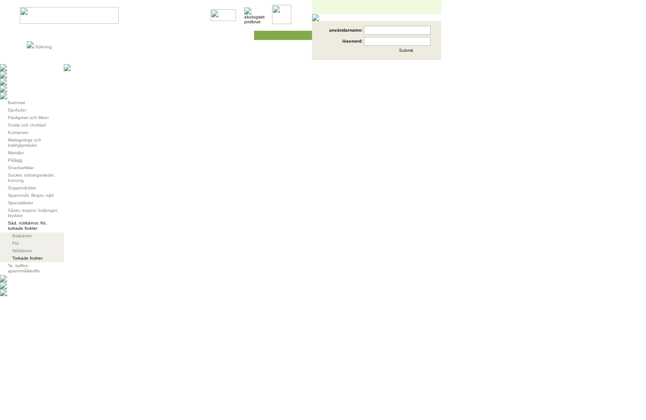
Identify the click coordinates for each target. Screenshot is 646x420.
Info (124, 35)
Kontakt (235, 35)
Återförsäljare (176, 35)
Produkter (41, 35)
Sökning (43, 46)
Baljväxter (22, 235)
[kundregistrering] (364, 53)
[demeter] (223, 19)
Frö (15, 243)
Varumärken (86, 35)
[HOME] (69, 22)
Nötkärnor (22, 250)
